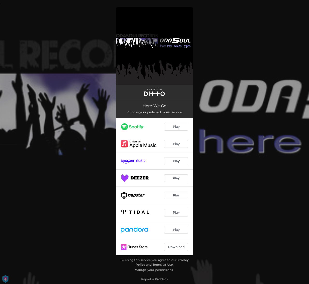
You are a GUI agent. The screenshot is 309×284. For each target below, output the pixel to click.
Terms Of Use (163, 264)
